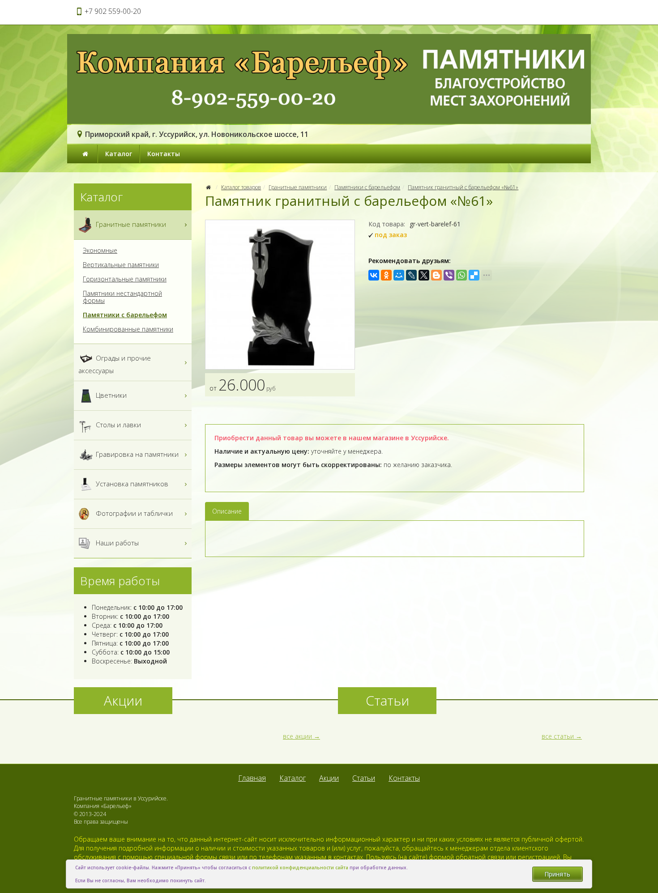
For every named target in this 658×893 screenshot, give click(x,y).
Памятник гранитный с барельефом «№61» (463, 187)
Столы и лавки (117, 424)
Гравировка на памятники (136, 454)
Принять (557, 874)
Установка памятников (131, 483)
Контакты (163, 153)
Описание (227, 511)
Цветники (110, 395)
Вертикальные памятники (121, 264)
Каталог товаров (241, 187)
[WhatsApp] (461, 275)
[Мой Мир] (398, 275)
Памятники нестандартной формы (122, 297)
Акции (329, 778)
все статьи (558, 736)
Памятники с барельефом (367, 187)
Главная (252, 778)
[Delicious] (474, 275)
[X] (424, 275)
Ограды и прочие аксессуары (114, 364)
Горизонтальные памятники (125, 279)
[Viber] (449, 275)
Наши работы (116, 542)
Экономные (100, 250)
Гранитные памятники (298, 187)
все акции (297, 736)
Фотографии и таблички (133, 513)
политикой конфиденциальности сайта (300, 867)
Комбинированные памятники (128, 329)
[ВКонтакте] (373, 275)
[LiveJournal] (411, 275)
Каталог (118, 153)
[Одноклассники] (386, 275)
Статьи (363, 778)
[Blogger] (436, 275)
